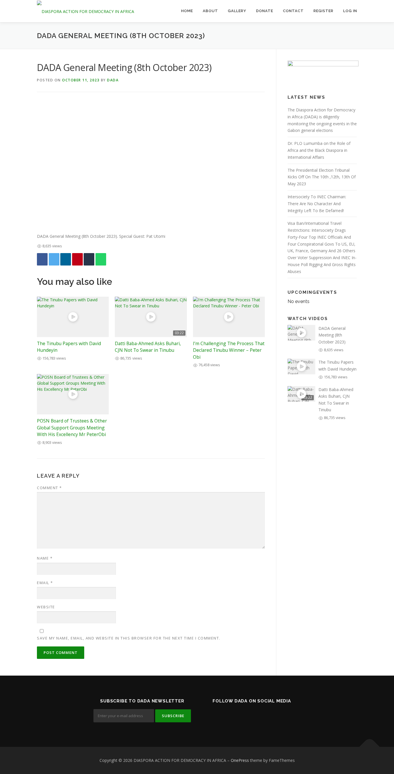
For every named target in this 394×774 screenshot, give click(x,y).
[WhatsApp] (100, 259)
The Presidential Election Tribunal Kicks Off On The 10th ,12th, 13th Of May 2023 (322, 177)
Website (46, 607)
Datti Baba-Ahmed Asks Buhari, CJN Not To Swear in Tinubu (148, 347)
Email (45, 582)
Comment (49, 487)
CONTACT (293, 11)
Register (323, 11)
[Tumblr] (89, 259)
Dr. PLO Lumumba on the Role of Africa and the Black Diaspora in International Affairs (319, 150)
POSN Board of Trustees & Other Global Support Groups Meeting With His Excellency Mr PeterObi (72, 428)
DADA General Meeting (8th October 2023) (332, 335)
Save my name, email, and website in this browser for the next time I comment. (128, 638)
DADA (113, 80)
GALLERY (237, 11)
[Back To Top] (369, 747)
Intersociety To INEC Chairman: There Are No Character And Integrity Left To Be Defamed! (317, 203)
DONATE (264, 11)
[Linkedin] (65, 259)
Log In (350, 11)
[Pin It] (77, 259)
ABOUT (210, 11)
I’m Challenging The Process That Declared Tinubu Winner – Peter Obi (228, 350)
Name (44, 558)
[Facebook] (42, 259)
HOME (187, 11)
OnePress (240, 760)
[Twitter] (54, 259)
